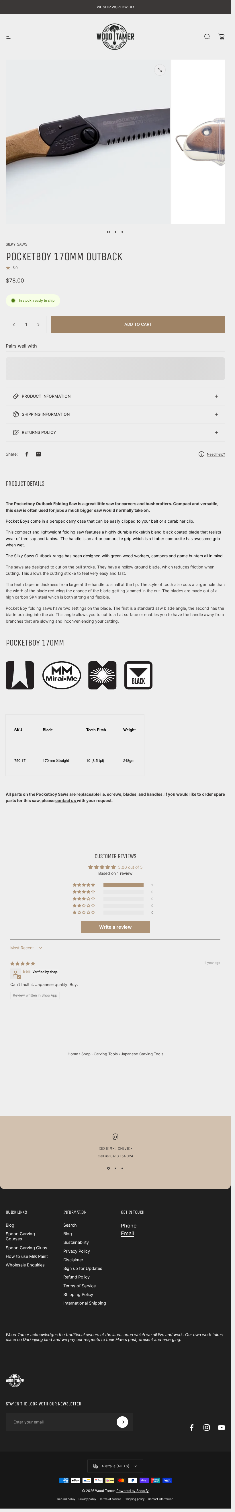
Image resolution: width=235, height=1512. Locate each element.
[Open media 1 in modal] (160, 70)
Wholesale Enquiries (25, 1265)
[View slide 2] (115, 1168)
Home (73, 1054)
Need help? (216, 454)
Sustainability (76, 1242)
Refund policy (66, 1499)
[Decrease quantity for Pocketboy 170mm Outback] (12, 324)
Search (70, 1225)
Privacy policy (87, 1499)
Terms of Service (79, 1286)
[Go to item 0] (108, 232)
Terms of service (110, 1499)
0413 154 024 (121, 1156)
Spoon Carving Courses (20, 1236)
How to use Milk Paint (27, 1256)
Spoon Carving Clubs (26, 1247)
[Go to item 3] (122, 232)
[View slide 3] (122, 1168)
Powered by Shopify (132, 1491)
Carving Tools (106, 1054)
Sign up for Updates (82, 1268)
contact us (65, 800)
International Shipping (84, 1303)
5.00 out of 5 (130, 867)
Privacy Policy (76, 1251)
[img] (22, 963)
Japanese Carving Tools (142, 1054)
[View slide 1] (108, 1168)
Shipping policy (134, 1499)
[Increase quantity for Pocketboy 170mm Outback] (39, 324)
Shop (86, 1054)
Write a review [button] (115, 927)
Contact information (160, 1499)
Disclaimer (73, 1259)
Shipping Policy (78, 1294)
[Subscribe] (122, 1422)
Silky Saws (16, 244)
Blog (10, 1225)
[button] (84, 885)
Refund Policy (76, 1277)
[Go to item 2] (115, 232)
